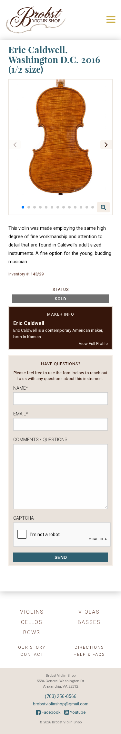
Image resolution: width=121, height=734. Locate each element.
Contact (32, 654)
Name (20, 388)
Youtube (77, 712)
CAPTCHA (23, 518)
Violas (89, 612)
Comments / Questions (40, 439)
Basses (89, 622)
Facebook (50, 712)
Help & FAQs (89, 654)
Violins (32, 612)
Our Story (31, 647)
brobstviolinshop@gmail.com (60, 703)
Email (20, 413)
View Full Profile (93, 343)
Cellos (32, 622)
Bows (31, 632)
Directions (89, 647)
